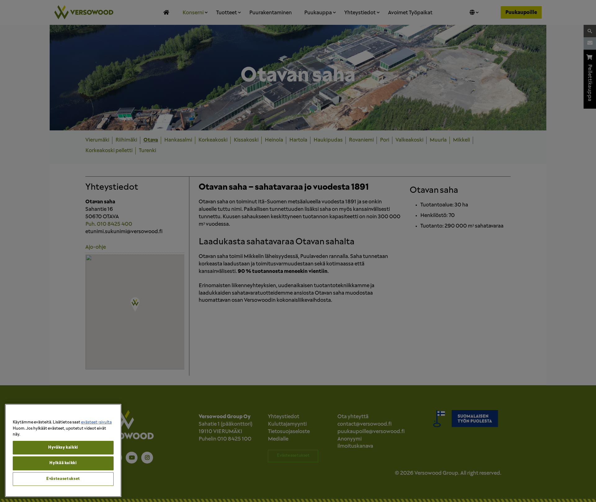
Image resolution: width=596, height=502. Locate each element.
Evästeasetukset (63, 479)
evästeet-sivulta (96, 422)
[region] (63, 450)
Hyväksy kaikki (63, 447)
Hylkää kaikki (63, 463)
